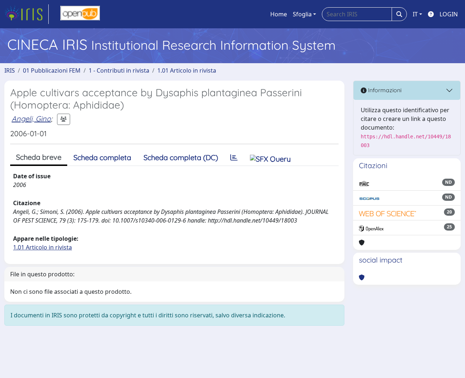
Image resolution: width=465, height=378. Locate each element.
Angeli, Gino (31, 118)
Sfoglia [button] (302, 14)
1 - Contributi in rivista (119, 70)
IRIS (9, 70)
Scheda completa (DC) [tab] (180, 157)
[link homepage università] (80, 14)
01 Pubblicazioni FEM (52, 70)
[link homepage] (26, 14)
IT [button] (415, 14)
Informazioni (384, 90)
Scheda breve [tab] (38, 157)
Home (278, 14)
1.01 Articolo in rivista (186, 70)
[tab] (234, 157)
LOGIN (449, 14)
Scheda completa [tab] (102, 157)
